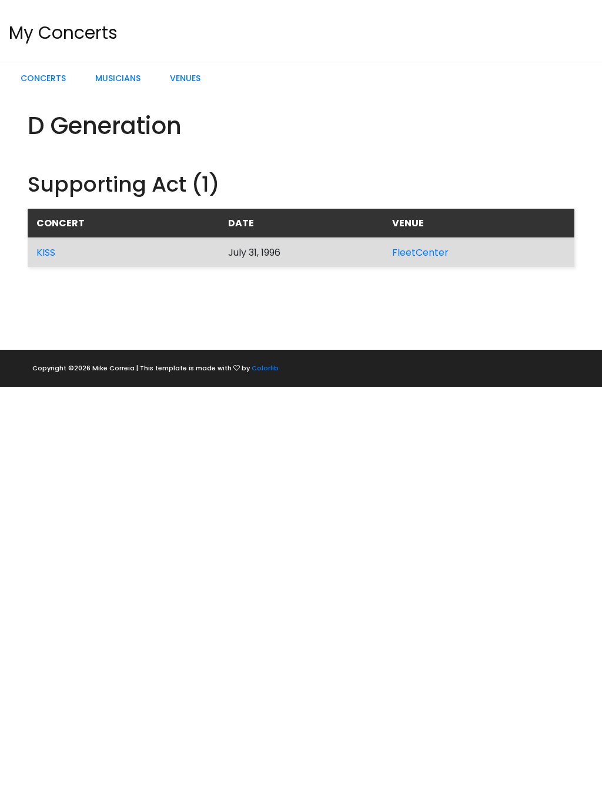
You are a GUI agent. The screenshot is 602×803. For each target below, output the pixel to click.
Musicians (118, 78)
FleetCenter (420, 252)
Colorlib (265, 368)
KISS (45, 252)
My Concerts (63, 32)
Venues (185, 78)
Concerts (43, 78)
